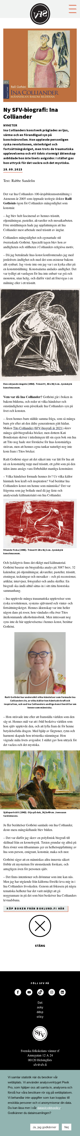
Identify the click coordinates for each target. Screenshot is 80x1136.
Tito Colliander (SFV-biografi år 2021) (38, 428)
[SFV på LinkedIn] (62, 992)
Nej (66, 1127)
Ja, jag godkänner (44, 1127)
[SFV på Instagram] (51, 992)
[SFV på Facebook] (18, 992)
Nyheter (10, 125)
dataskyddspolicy (49, 1107)
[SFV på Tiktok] (40, 992)
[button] (73, 9)
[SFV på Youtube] (29, 992)
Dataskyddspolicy (40, 1003)
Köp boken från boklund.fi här (36, 908)
